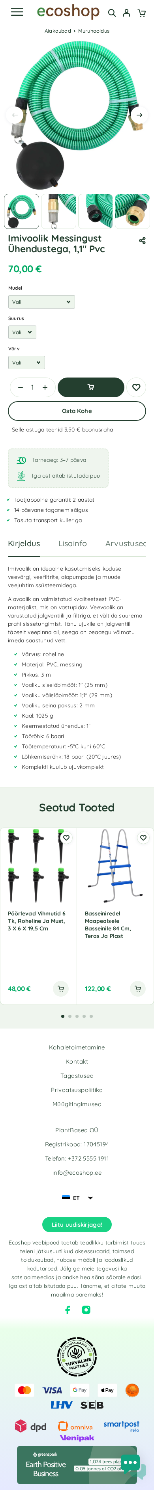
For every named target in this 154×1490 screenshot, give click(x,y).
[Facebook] (68, 1310)
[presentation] (14, 115)
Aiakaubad (58, 31)
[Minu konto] (126, 14)
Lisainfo (72, 543)
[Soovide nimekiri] (136, 387)
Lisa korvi (91, 387)
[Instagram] (86, 1310)
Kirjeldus (24, 543)
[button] (61, 989)
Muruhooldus (93, 31)
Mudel (15, 288)
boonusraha (97, 429)
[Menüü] (17, 12)
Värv (14, 349)
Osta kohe (77, 411)
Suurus (16, 318)
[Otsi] (112, 13)
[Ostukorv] (141, 14)
